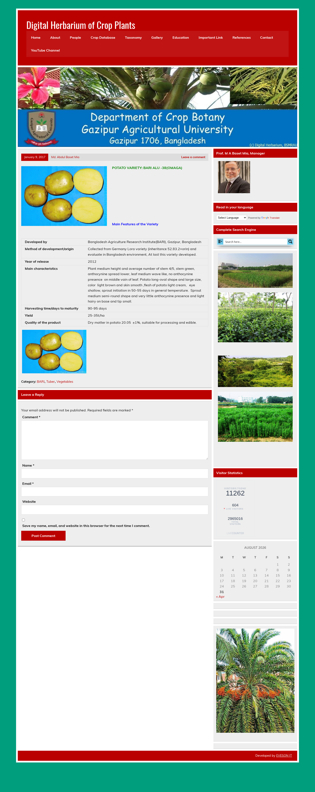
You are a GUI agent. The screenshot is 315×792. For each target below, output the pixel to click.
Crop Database (103, 37)
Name (28, 465)
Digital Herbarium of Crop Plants (80, 24)
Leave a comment (193, 157)
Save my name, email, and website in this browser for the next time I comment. (86, 525)
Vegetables (65, 382)
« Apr (220, 596)
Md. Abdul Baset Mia (65, 157)
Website (29, 501)
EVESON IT (284, 756)
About (55, 37)
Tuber (50, 382)
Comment (31, 417)
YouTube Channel (45, 50)
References (241, 37)
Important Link (211, 37)
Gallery (157, 37)
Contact (266, 37)
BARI (41, 382)
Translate (275, 218)
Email (28, 483)
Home (35, 37)
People (75, 37)
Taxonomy (133, 37)
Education (180, 37)
